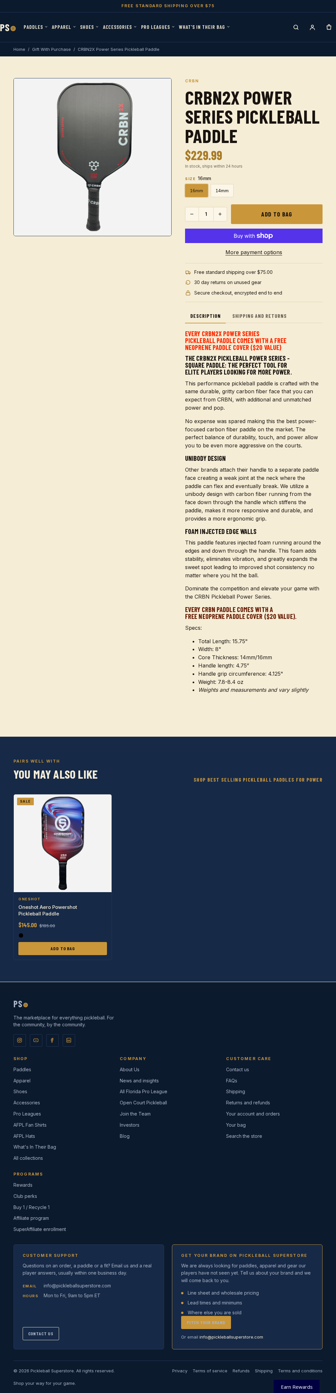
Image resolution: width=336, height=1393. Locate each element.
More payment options (253, 252)
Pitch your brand (206, 1322)
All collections (28, 1158)
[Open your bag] (329, 27)
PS (8, 27)
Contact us (237, 1069)
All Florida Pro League (143, 1091)
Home (19, 49)
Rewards (22, 1185)
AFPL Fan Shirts (30, 1125)
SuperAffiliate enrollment (39, 1229)
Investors (129, 1125)
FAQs (231, 1080)
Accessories (117, 27)
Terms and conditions (300, 1370)
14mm (222, 190)
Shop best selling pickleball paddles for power (258, 779)
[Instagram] (19, 1040)
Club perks (25, 1196)
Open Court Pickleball (143, 1102)
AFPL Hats (24, 1136)
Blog (125, 1136)
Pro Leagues (155, 27)
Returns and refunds (248, 1102)
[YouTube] (36, 1040)
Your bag (236, 1125)
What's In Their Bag (202, 27)
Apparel (61, 27)
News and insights (139, 1080)
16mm (196, 190)
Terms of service (210, 1370)
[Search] (296, 27)
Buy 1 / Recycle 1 (31, 1207)
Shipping (235, 1091)
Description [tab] (205, 316)
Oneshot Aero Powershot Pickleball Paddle (47, 910)
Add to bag (276, 214)
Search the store (244, 1136)
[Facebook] (52, 1040)
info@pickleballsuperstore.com (77, 1285)
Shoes (87, 27)
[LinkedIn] (69, 1040)
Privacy (179, 1370)
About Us (129, 1069)
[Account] (312, 27)
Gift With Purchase (51, 49)
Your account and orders (253, 1113)
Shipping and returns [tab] (259, 316)
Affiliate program (31, 1218)
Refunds (241, 1370)
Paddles (33, 27)
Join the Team (135, 1113)
